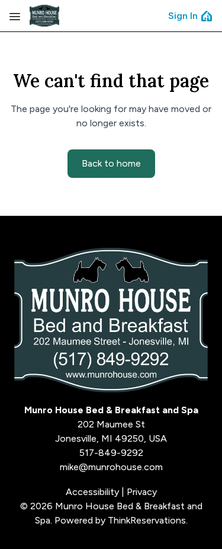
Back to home (111, 163)
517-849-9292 (111, 452)
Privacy (142, 491)
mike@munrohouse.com (111, 467)
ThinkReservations (147, 520)
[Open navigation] (15, 16)
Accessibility (92, 491)
